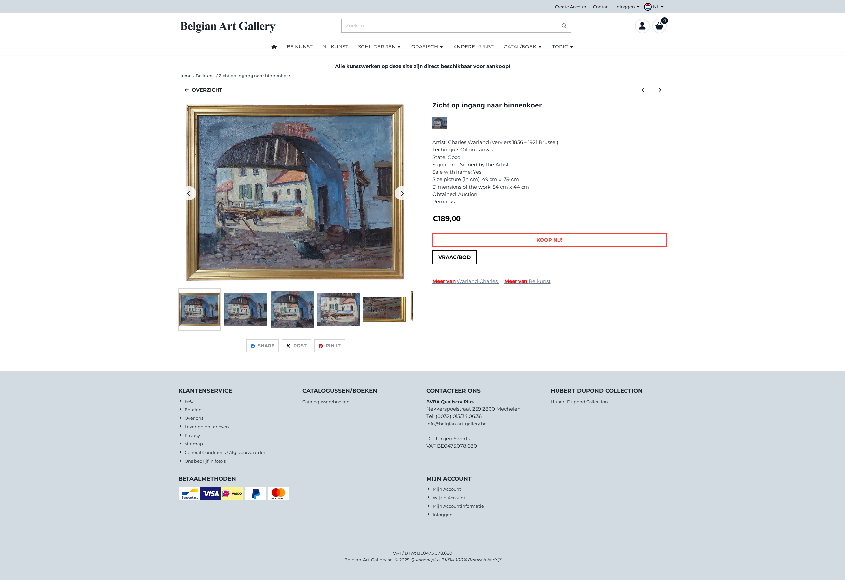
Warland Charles (465, 281)
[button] (655, 6)
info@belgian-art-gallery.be (456, 423)
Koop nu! (549, 240)
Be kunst (527, 281)
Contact (601, 6)
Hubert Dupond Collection (579, 401)
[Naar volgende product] (660, 90)
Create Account (571, 6)
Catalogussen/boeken (326, 401)
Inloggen (625, 6)
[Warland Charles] (439, 127)
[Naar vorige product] (643, 90)
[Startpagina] (274, 47)
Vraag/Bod (454, 257)
